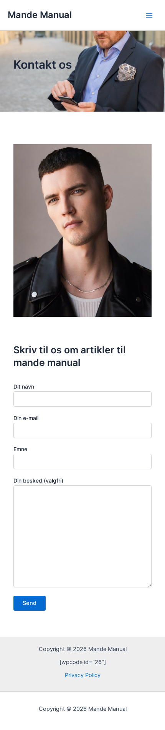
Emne (20, 449)
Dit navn (23, 386)
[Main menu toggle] (149, 15)
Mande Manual (40, 14)
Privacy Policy (83, 675)
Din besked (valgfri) (38, 480)
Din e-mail (25, 418)
